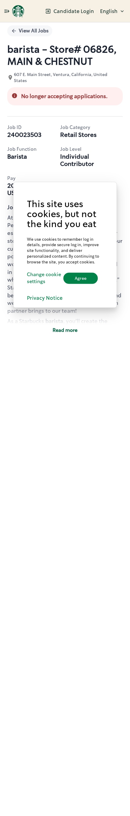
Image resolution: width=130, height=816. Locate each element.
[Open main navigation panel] (7, 11)
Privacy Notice (45, 298)
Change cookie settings (44, 278)
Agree (80, 278)
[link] (18, 11)
